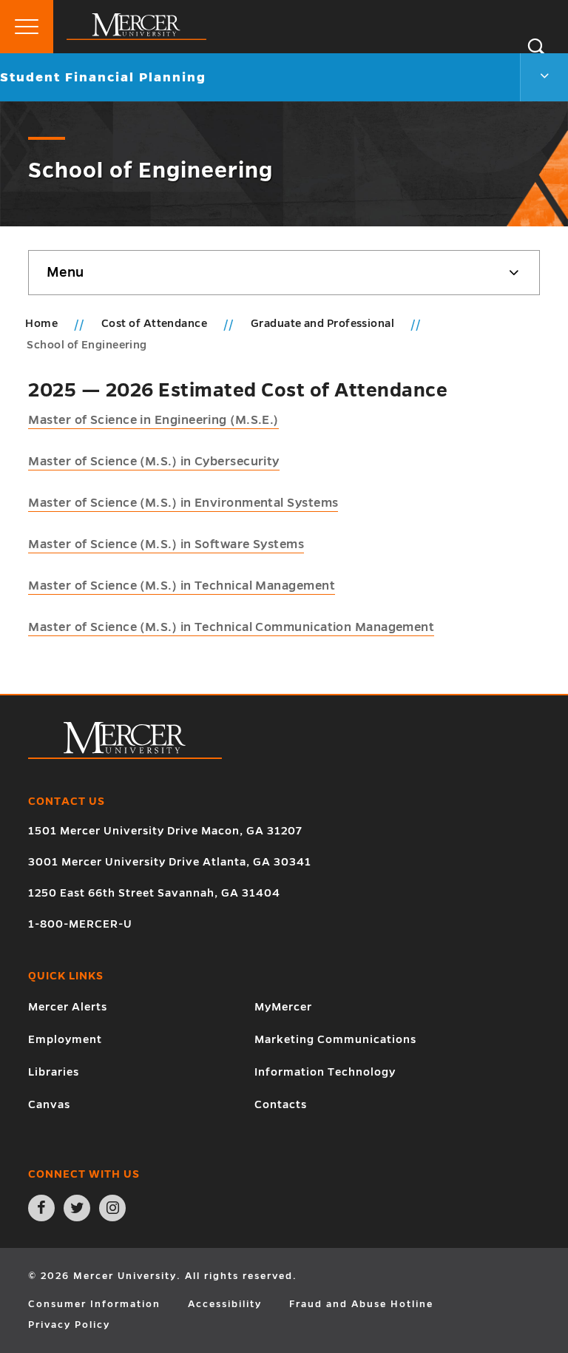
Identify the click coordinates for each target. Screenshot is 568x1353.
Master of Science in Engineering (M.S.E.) (153, 420)
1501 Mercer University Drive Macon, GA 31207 (165, 831)
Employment (65, 1039)
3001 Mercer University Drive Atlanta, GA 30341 (169, 862)
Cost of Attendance (155, 323)
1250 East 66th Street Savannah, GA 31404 (154, 893)
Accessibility (225, 1304)
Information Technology (325, 1072)
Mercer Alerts (67, 1007)
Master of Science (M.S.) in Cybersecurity (153, 461)
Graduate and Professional (324, 323)
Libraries (53, 1072)
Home (41, 323)
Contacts (280, 1104)
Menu (65, 272)
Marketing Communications (335, 1039)
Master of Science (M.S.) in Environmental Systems (183, 503)
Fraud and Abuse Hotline (361, 1304)
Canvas (49, 1104)
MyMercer (283, 1007)
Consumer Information (94, 1304)
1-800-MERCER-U (80, 924)
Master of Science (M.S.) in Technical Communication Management (231, 627)
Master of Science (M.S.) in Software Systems (166, 544)
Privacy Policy (69, 1325)
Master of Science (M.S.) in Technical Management (181, 586)
